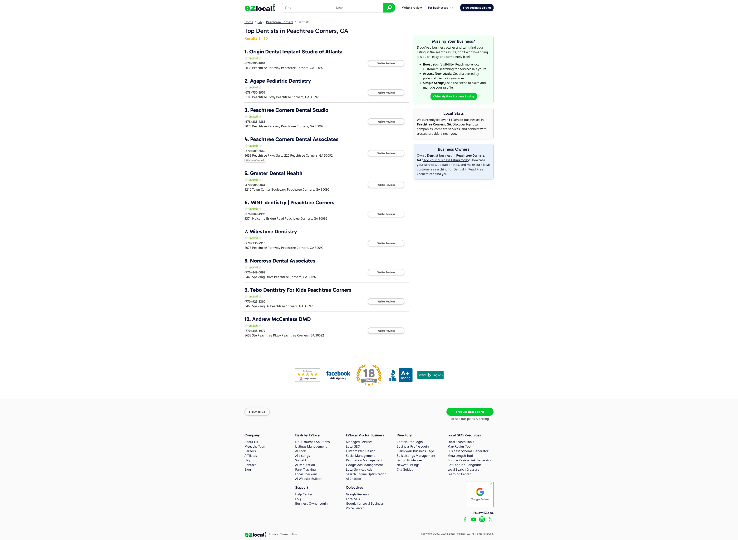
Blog (247, 469)
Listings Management (311, 446)
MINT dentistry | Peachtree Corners (292, 202)
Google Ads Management (364, 465)
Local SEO (353, 446)
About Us (251, 442)
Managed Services (359, 442)
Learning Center (459, 474)
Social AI (301, 460)
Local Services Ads (359, 469)
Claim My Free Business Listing (453, 96)
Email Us (259, 412)
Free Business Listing (470, 412)
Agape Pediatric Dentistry (280, 81)
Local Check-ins (306, 474)
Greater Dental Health (276, 173)
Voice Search (355, 508)
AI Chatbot (353, 479)
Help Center (303, 494)
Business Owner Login (311, 503)
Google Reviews (357, 494)
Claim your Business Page (415, 451)
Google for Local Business (365, 503)
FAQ (298, 499)
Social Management (360, 456)
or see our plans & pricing (470, 419)
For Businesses (438, 7)
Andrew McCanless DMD (281, 319)
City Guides (405, 469)
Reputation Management (364, 460)
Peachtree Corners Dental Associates (294, 139)
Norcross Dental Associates (282, 261)
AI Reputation (305, 465)
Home (248, 22)
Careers (250, 451)
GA (260, 22)
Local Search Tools (460, 442)
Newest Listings (408, 465)
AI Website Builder (308, 479)
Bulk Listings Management (416, 456)
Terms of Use (288, 534)
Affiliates (250, 456)
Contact (250, 465)
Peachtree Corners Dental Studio (289, 110)
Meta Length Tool (460, 456)
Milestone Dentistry (273, 231)
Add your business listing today (446, 160)
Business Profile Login (413, 446)
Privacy (273, 534)
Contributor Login (410, 442)
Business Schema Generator (468, 451)
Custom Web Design (361, 451)
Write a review (412, 7)
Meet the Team (255, 446)
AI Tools (301, 451)
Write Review (386, 63)
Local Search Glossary (463, 469)
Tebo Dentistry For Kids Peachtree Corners (301, 290)
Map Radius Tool (459, 446)
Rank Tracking (305, 469)
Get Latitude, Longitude (464, 465)
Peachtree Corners (279, 22)
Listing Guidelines (409, 460)
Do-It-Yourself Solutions (312, 442)
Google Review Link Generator (469, 460)
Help (247, 460)
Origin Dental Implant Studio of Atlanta (295, 51)
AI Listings (302, 456)
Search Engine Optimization (366, 474)
